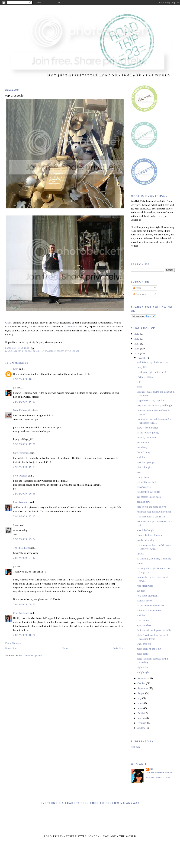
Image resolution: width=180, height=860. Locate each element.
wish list (141, 457)
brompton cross (23, 351)
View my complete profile (160, 777)
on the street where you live (150, 605)
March (140, 718)
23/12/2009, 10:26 (24, 635)
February (142, 723)
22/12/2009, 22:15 (24, 516)
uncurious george (145, 462)
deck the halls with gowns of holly (154, 630)
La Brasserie (71, 326)
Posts (138, 288)
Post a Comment (13, 643)
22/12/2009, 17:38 (24, 444)
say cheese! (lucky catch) (149, 497)
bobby (140, 563)
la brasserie (49, 351)
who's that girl (144, 644)
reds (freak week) (145, 586)
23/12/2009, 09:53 (24, 604)
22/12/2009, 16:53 (24, 379)
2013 (137, 333)
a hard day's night (145, 530)
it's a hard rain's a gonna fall (151, 516)
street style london (68, 351)
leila (139, 382)
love (139, 472)
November (143, 678)
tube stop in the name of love (151, 506)
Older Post (118, 648)
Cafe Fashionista (21, 453)
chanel (37, 351)
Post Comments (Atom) (31, 655)
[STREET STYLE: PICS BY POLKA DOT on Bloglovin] (143, 317)
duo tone (141, 590)
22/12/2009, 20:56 (24, 493)
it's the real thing (145, 377)
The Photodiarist (21, 548)
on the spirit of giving (148, 432)
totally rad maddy (145, 540)
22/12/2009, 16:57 (24, 401)
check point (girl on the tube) (151, 372)
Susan (16, 525)
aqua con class (144, 625)
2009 (137, 353)
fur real (140, 553)
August (141, 693)
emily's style (143, 672)
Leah (15, 369)
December (142, 358)
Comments (140, 294)
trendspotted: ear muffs (148, 492)
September (143, 688)
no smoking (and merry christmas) (154, 558)
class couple (143, 620)
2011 (137, 343)
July (139, 698)
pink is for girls (144, 467)
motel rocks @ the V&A (149, 649)
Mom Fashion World (23, 410)
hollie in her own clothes (149, 610)
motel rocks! (143, 653)
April (140, 713)
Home (65, 648)
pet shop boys (143, 502)
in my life (142, 367)
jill (14, 387)
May (140, 708)
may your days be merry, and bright (154, 405)
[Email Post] (32, 348)
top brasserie (14, 95)
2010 (137, 348)
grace (139, 387)
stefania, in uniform (146, 437)
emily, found (143, 477)
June (140, 703)
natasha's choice (144, 600)
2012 (137, 338)
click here (135, 747)
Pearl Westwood (21, 502)
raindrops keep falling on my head (154, 511)
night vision (143, 667)
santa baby (142, 447)
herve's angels (143, 487)
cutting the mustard (146, 482)
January (141, 728)
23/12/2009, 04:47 (24, 558)
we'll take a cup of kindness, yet (153, 362)
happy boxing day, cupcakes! (151, 400)
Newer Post (11, 648)
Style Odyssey (20, 475)
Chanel (8, 322)
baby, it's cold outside (147, 427)
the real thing (143, 452)
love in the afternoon (147, 595)
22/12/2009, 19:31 (24, 467)
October (141, 683)
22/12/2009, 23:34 (24, 539)
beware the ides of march (149, 535)
